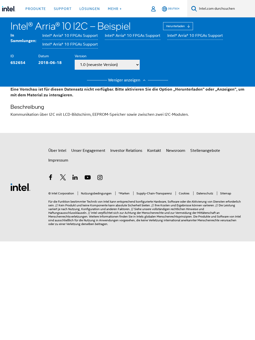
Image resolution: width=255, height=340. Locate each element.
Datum (43, 56)
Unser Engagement (88, 150)
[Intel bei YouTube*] (87, 178)
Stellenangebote (205, 150)
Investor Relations (126, 150)
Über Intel (57, 150)
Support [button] (62, 8)
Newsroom (175, 150)
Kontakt (154, 150)
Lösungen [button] (89, 8)
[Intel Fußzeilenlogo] (20, 186)
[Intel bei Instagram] (100, 178)
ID (12, 56)
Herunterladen (176, 26)
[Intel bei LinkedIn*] (75, 178)
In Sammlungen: (23, 38)
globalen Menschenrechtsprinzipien (168, 216)
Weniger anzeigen (124, 80)
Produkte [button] (35, 8)
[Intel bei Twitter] (63, 178)
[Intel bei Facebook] (50, 178)
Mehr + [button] (115, 8)
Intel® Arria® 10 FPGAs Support (70, 35)
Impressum (58, 160)
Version (80, 56)
